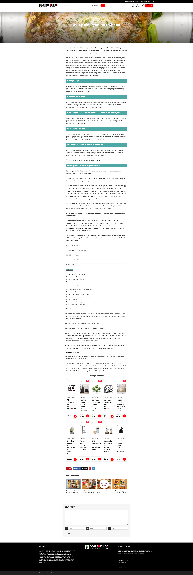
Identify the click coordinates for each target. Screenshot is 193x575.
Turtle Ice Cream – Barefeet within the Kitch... (88, 492)
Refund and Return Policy (125, 565)
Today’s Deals (109, 10)
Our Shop (81, 10)
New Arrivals (99, 10)
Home (74, 10)
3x (71, 269)
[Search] (103, 5)
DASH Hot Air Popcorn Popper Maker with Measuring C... (96, 446)
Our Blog (89, 10)
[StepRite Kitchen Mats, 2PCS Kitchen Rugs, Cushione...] (84, 389)
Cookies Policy (122, 567)
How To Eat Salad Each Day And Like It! (73, 491)
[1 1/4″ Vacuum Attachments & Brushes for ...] (71, 389)
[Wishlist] (138, 5)
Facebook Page (97, 228)
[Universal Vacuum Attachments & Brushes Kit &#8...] (108, 389)
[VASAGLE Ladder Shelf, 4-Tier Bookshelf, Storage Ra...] (84, 430)
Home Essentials (71, 397)
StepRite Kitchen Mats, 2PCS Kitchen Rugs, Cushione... (84, 405)
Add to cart (75, 416)
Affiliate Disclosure (123, 560)
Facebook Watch (81, 228)
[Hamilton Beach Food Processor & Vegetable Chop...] (71, 430)
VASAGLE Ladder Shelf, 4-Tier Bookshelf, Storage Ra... (84, 446)
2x (69, 269)
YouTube (71, 228)
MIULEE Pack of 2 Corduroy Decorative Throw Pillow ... (121, 405)
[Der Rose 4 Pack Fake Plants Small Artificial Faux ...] (96, 389)
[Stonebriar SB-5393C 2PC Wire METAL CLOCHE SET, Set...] (108, 430)
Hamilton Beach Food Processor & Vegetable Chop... (71, 447)
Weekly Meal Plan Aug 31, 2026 (102, 491)
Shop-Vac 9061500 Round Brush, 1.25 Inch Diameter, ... (121, 446)
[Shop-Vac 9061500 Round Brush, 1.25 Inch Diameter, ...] (121, 430)
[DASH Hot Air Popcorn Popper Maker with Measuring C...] (96, 430)
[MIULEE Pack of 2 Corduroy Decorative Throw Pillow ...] (121, 389)
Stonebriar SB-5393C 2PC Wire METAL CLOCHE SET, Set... (108, 446)
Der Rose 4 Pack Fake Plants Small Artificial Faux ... (96, 405)
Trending (117, 10)
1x (67, 269)
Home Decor (82, 397)
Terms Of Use (122, 558)
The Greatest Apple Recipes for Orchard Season (119, 492)
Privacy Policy (122, 562)
